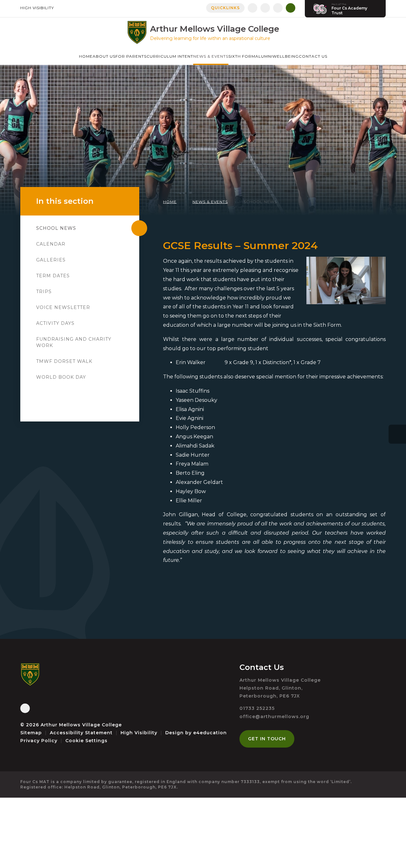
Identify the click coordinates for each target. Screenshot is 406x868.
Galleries (51, 260)
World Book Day (61, 377)
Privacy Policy (38, 740)
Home (170, 201)
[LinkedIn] (278, 8)
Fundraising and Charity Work (73, 342)
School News (260, 201)
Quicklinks (225, 7)
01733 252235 (257, 708)
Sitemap (31, 733)
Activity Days (55, 323)
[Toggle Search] (290, 8)
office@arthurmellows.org (274, 716)
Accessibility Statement (81, 733)
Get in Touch (267, 739)
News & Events (210, 201)
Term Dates (53, 276)
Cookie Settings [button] (86, 740)
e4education (210, 733)
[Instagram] (265, 8)
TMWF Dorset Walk (64, 361)
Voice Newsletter (63, 307)
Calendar (50, 244)
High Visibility (37, 7)
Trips (44, 291)
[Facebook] (252, 8)
